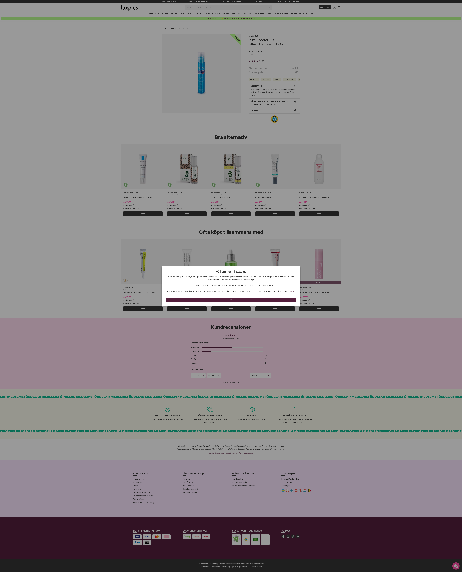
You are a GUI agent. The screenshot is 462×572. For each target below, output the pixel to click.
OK (231, 300)
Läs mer (292, 291)
